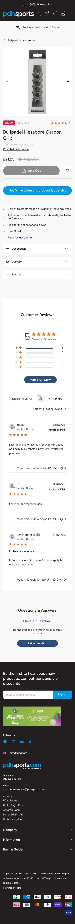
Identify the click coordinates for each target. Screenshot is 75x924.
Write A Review (40, 380)
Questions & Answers (37, 610)
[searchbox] (23, 399)
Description (19, 248)
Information (11, 839)
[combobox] (49, 409)
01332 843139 (12, 778)
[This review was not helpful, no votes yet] (61, 468)
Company (10, 830)
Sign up (62, 694)
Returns (16, 274)
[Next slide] (68, 81)
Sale (49, 4)
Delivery (17, 261)
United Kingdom (17, 753)
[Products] (70, 14)
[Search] (39, 14)
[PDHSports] (18, 14)
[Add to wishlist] (67, 170)
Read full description (16, 149)
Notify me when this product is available (37, 190)
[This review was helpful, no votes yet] (54, 468)
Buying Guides (13, 849)
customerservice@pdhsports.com (24, 789)
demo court (41, 27)
